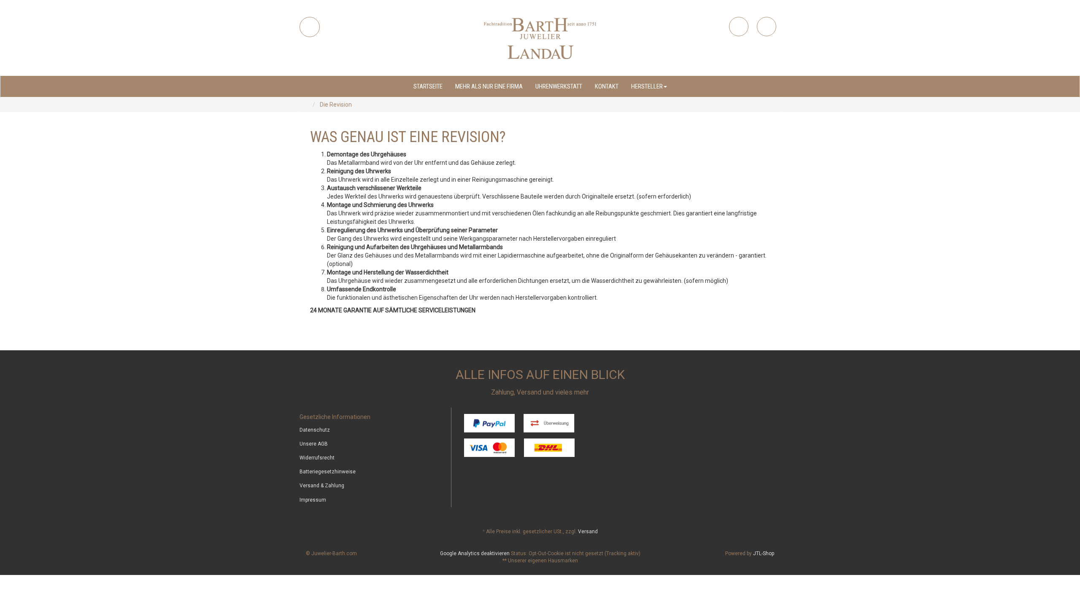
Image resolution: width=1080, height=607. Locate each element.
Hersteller (647, 86)
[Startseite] (308, 104)
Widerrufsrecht (317, 458)
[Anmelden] (738, 26)
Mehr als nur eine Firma (489, 86)
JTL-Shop (763, 553)
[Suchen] (310, 27)
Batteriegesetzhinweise (328, 472)
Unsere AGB (314, 444)
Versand (588, 531)
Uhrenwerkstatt (558, 86)
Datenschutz (315, 430)
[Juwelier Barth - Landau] (540, 38)
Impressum (313, 500)
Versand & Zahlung (322, 486)
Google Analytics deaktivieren (475, 553)
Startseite (428, 86)
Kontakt (606, 86)
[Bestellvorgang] (766, 26)
